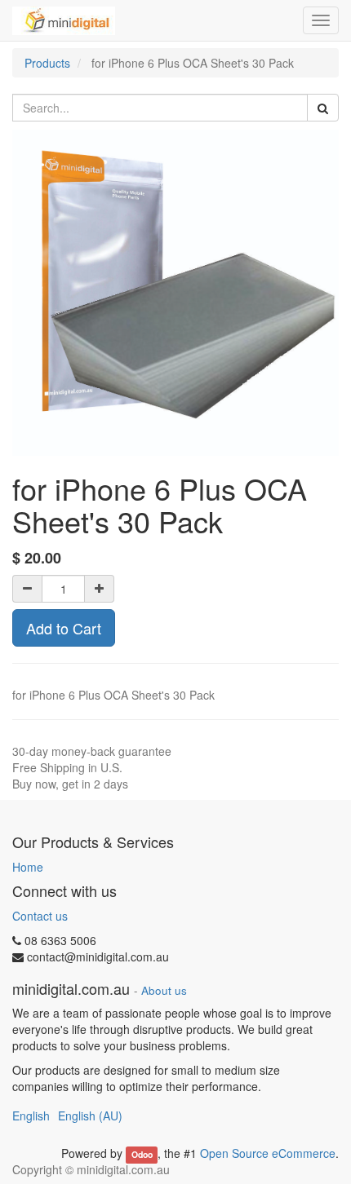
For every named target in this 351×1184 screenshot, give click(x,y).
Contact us (40, 916)
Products (47, 63)
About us (164, 990)
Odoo (142, 1154)
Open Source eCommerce (267, 1153)
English (31, 1115)
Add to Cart (63, 627)
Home (27, 867)
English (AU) (90, 1115)
